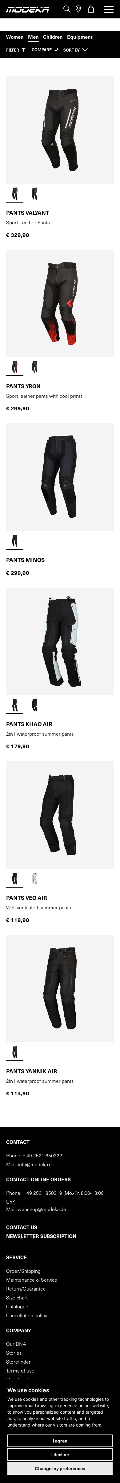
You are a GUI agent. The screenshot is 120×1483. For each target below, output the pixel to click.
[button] (16, 50)
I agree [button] (60, 1440)
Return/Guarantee (26, 1289)
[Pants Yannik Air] (60, 989)
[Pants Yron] (60, 304)
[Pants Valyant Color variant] (14, 194)
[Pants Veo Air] (60, 815)
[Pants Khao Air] (60, 641)
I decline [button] (60, 1454)
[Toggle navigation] (107, 9)
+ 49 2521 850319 (42, 1193)
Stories (14, 1353)
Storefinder (18, 1362)
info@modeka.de (36, 1165)
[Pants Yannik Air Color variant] (14, 1052)
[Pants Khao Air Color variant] (14, 705)
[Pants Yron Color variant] (14, 367)
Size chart (17, 1298)
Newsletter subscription (41, 1236)
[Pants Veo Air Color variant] (14, 879)
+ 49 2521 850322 (42, 1156)
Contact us (21, 1228)
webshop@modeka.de (42, 1209)
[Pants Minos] (60, 477)
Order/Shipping (23, 1271)
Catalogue (17, 1307)
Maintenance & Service (31, 1280)
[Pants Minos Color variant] (14, 541)
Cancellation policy (26, 1316)
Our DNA (16, 1344)
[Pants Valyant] (60, 130)
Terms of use (20, 1371)
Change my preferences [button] (60, 1468)
